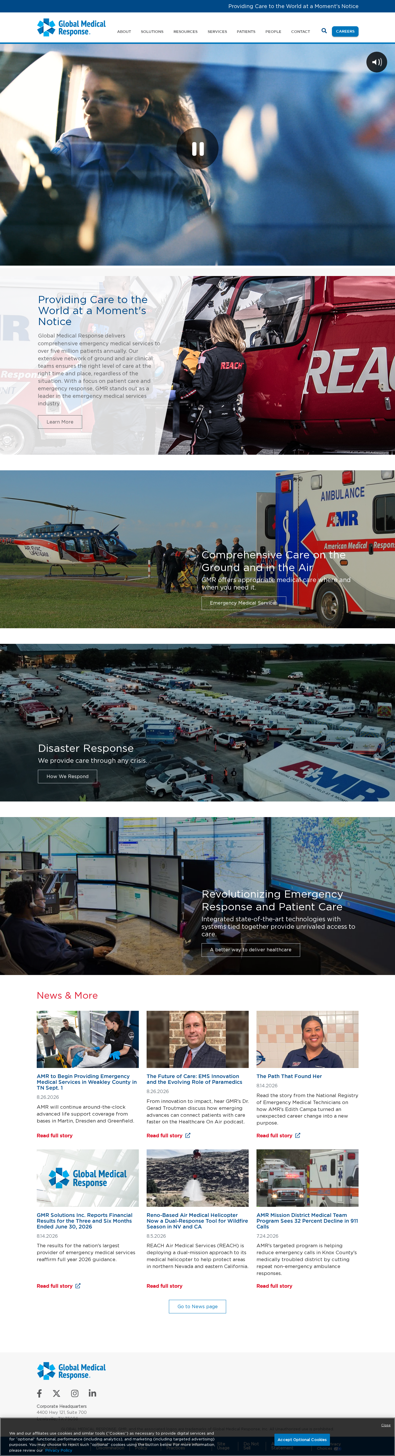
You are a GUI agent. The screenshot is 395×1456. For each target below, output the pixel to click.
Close (386, 1425)
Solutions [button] (152, 31)
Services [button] (217, 31)
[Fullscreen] (387, 259)
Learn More (60, 422)
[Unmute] (342, 259)
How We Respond (67, 776)
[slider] (175, 259)
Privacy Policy (58, 1450)
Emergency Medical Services (244, 603)
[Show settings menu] (357, 259)
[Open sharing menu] (372, 259)
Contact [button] (300, 31)
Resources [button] (185, 31)
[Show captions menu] (327, 259)
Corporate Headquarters (62, 1406)
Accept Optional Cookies (302, 1440)
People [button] (273, 31)
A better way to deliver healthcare (250, 949)
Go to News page (198, 1306)
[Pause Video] (197, 148)
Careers (347, 31)
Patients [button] (246, 31)
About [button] (124, 31)
